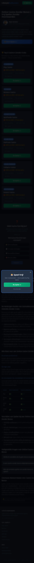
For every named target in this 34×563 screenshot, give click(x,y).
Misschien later (17, 289)
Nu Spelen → (17, 285)
